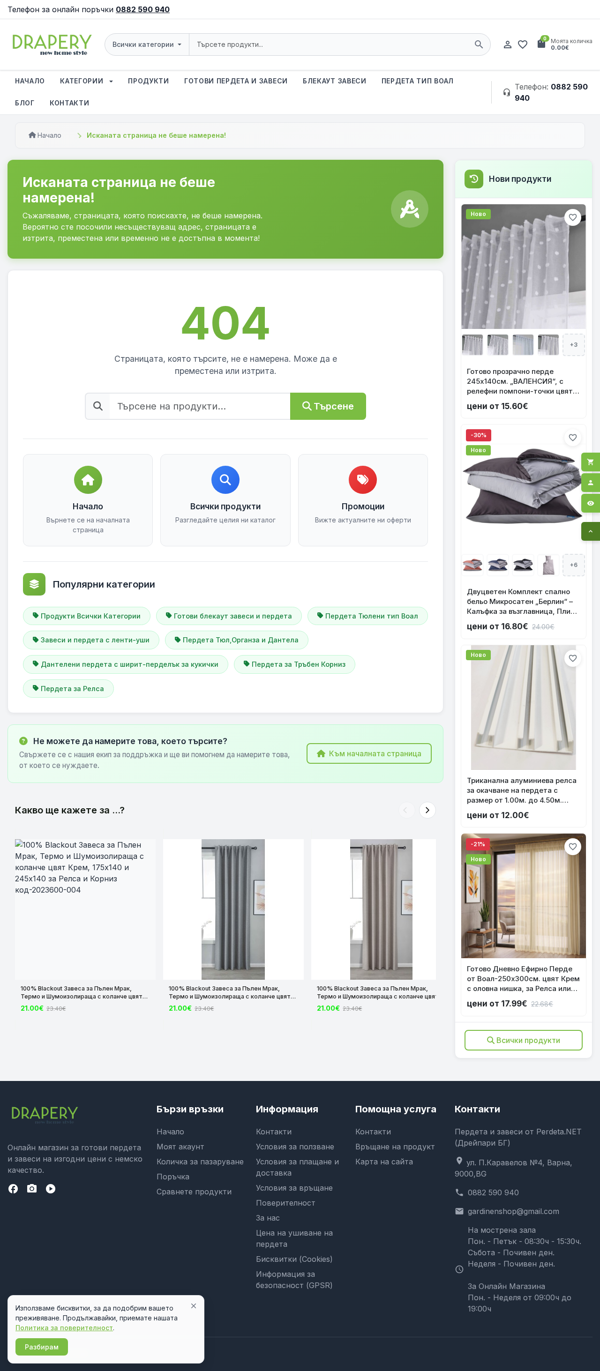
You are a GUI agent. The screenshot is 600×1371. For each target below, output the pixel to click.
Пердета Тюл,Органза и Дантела (241, 640)
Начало (30, 81)
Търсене (334, 406)
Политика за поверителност (64, 1328)
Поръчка (173, 1176)
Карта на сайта (384, 1161)
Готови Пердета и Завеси (236, 81)
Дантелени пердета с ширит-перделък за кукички (129, 664)
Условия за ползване (295, 1146)
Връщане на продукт (395, 1146)
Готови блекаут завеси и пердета (233, 616)
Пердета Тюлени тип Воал (371, 616)
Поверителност (285, 1202)
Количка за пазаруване (200, 1161)
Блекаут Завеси (335, 81)
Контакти (70, 103)
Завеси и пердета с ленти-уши (95, 640)
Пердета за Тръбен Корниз (298, 664)
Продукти (148, 81)
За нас (268, 1217)
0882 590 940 (143, 9)
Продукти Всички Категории (91, 616)
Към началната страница (375, 753)
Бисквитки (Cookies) (294, 1259)
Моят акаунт (180, 1146)
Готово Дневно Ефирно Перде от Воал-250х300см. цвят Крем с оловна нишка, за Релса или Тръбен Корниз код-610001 (523, 978)
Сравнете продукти (194, 1191)
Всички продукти (528, 1040)
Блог (25, 103)
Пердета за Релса (72, 689)
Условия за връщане (294, 1187)
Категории (82, 81)
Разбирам (42, 1347)
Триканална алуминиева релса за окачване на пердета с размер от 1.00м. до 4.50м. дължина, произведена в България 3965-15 (522, 790)
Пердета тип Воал (418, 81)
